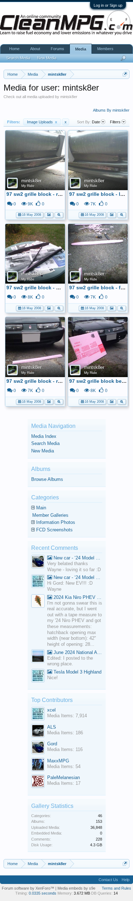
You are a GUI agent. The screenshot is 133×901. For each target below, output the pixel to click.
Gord (52, 743)
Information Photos (55, 522)
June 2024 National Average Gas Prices (77, 652)
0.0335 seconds (42, 893)
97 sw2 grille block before (100, 381)
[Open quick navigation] (125, 74)
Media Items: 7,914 (67, 715)
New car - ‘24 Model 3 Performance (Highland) (77, 558)
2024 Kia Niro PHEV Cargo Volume (77, 597)
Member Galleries (50, 515)
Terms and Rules (116, 888)
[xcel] (38, 582)
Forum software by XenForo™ (28, 888)
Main (41, 507)
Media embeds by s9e (76, 888)
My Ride (27, 186)
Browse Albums (47, 479)
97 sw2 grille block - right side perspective (57, 194)
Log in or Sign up (108, 5)
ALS (51, 727)
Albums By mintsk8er (111, 110)
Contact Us (108, 880)
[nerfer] (38, 602)
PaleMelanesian (63, 777)
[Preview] (59, 214)
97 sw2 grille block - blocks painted (49, 287)
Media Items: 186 (65, 732)
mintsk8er (31, 180)
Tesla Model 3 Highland (76, 672)
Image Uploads (42, 122)
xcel (51, 710)
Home (14, 49)
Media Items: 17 (64, 783)
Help (125, 880)
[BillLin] (38, 657)
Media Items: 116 (65, 749)
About (35, 49)
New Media (42, 451)
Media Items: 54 (64, 766)
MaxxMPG (58, 760)
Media (80, 49)
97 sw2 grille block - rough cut (43, 381)
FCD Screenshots (54, 529)
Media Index (43, 436)
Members (105, 49)
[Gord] (38, 562)
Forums (57, 49)
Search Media (45, 443)
